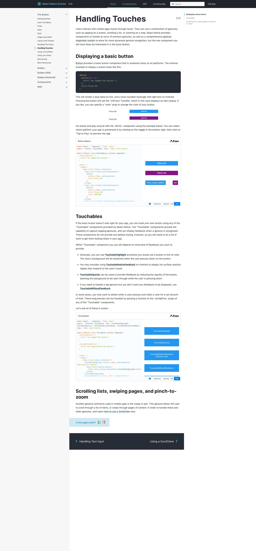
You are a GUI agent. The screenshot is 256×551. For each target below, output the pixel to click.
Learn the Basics (44, 22)
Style (39, 33)
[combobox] (187, 4)
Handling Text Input (45, 44)
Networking (42, 59)
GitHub (211, 4)
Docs (113, 4)
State (39, 30)
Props (39, 26)
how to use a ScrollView (117, 411)
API (145, 4)
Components (129, 4)
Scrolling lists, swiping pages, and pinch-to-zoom (201, 23)
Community (159, 4)
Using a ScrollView (45, 52)
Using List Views (44, 55)
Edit (178, 18)
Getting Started (43, 19)
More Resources (44, 63)
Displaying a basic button (196, 14)
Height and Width (44, 37)
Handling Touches (45, 48)
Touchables (190, 18)
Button (79, 63)
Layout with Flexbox (45, 41)
